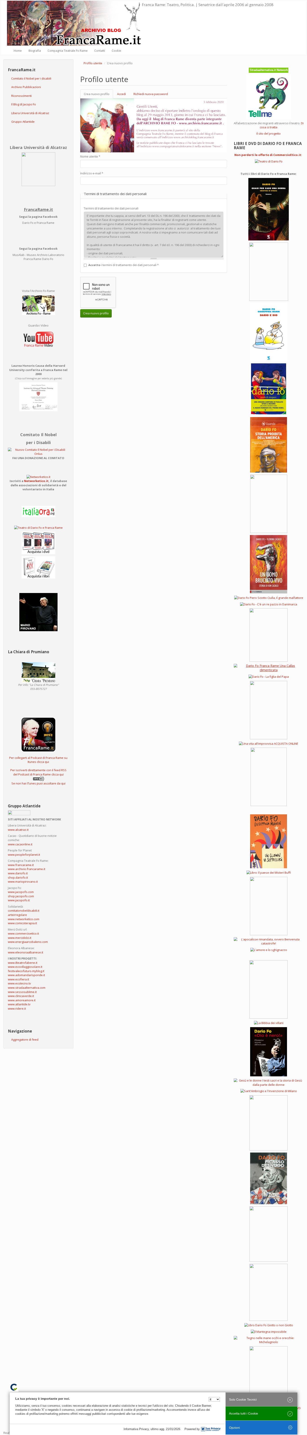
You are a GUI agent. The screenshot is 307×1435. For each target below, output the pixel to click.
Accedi (121, 94)
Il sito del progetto (268, 133)
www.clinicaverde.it (21, 996)
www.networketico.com (23, 919)
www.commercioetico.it (23, 933)
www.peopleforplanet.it (24, 855)
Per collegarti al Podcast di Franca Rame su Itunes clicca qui (38, 760)
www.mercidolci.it (19, 938)
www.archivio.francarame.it (26, 869)
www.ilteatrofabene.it (22, 963)
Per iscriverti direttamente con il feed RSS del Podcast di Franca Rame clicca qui (38, 772)
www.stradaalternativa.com (26, 988)
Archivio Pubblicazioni (26, 87)
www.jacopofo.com (21, 892)
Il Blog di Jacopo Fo (23, 104)
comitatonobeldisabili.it (23, 911)
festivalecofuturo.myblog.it (26, 971)
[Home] (74, 23)
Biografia (35, 51)
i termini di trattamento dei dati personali (123, 265)
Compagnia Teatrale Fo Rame (68, 51)
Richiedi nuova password (150, 94)
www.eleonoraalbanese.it (25, 952)
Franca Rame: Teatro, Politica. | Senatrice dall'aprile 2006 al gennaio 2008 (208, 4)
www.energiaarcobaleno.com (28, 942)
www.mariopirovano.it (23, 882)
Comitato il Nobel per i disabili (31, 78)
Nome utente (90, 156)
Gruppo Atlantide (23, 122)
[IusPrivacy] (211, 1429)
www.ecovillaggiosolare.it (25, 967)
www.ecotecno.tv (19, 983)
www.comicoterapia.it (22, 923)
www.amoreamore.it (22, 1000)
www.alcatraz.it (18, 830)
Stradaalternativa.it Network (269, 70)
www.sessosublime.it (22, 992)
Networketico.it (36, 481)
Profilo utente (93, 63)
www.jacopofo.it (19, 900)
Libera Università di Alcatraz (30, 113)
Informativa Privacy (136, 1429)
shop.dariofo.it (18, 877)
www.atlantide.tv (19, 1004)
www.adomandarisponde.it (26, 975)
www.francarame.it (21, 865)
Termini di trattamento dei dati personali (111, 208)
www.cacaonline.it (20, 844)
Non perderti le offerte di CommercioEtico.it (267, 155)
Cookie (116, 51)
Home (18, 51)
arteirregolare (17, 915)
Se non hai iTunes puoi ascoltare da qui (38, 783)
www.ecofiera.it (18, 979)
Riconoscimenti (21, 96)
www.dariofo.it (18, 873)
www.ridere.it (17, 1008)
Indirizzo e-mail (91, 173)
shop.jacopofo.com (21, 896)
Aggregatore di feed (24, 1039)
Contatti (99, 51)
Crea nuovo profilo (98, 95)
